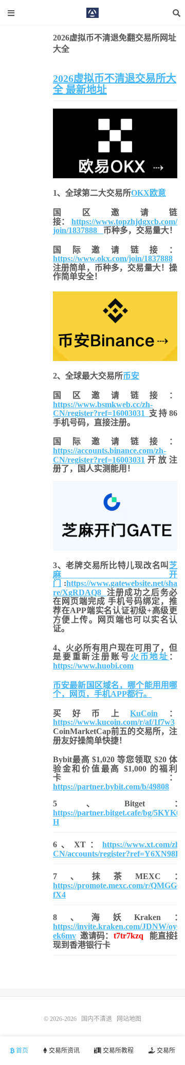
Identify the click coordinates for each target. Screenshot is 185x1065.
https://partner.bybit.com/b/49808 (111, 786)
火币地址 (150, 656)
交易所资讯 (63, 1050)
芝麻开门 (115, 574)
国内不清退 (92, 13)
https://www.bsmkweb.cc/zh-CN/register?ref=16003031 (103, 409)
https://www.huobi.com (93, 665)
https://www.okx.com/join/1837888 (113, 258)
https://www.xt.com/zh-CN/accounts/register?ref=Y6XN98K (117, 849)
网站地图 (129, 1018)
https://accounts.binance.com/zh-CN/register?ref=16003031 (109, 455)
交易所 (165, 1050)
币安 (131, 375)
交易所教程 (117, 1050)
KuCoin (144, 713)
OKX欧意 (148, 193)
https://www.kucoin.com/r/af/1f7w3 (114, 722)
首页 (21, 1050)
